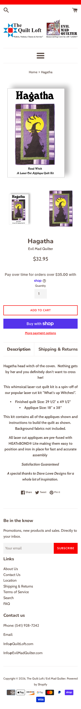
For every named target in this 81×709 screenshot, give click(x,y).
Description (19, 349)
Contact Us (11, 575)
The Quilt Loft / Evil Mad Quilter (46, 678)
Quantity (40, 285)
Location (10, 580)
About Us (10, 569)
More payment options (40, 333)
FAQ (6, 604)
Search (8, 598)
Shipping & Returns (58, 349)
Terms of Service (16, 592)
